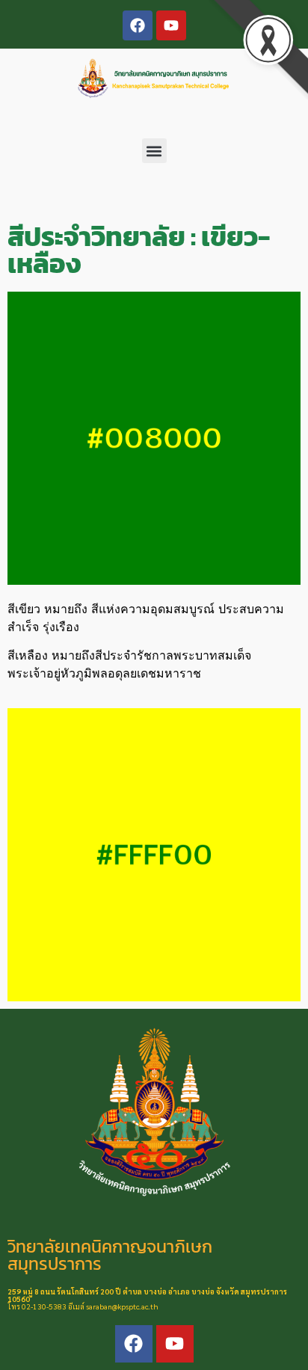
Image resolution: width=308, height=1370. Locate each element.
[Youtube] (171, 25)
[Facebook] (138, 25)
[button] (154, 150)
